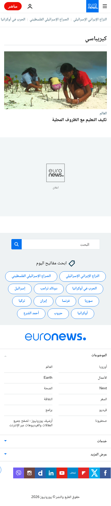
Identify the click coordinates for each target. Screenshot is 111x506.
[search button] (16, 244)
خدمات (102, 442)
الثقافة (48, 399)
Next (103, 389)
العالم (103, 113)
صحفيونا (101, 421)
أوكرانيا (82, 314)
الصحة (48, 389)
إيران (43, 301)
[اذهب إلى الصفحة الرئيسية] (92, 6)
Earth (48, 378)
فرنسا (66, 301)
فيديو (103, 410)
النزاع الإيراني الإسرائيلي (90, 20)
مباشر (13, 6)
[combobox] (55, 244)
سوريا (89, 301)
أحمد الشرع (31, 314)
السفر (103, 399)
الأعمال (102, 378)
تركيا (22, 301)
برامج (48, 410)
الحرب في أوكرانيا (13, 20)
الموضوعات (99, 355)
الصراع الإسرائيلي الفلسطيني (49, 20)
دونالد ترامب (48, 289)
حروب (58, 314)
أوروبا (103, 367)
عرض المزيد (99, 455)
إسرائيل (19, 289)
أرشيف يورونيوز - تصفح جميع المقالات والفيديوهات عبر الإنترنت (30, 423)
